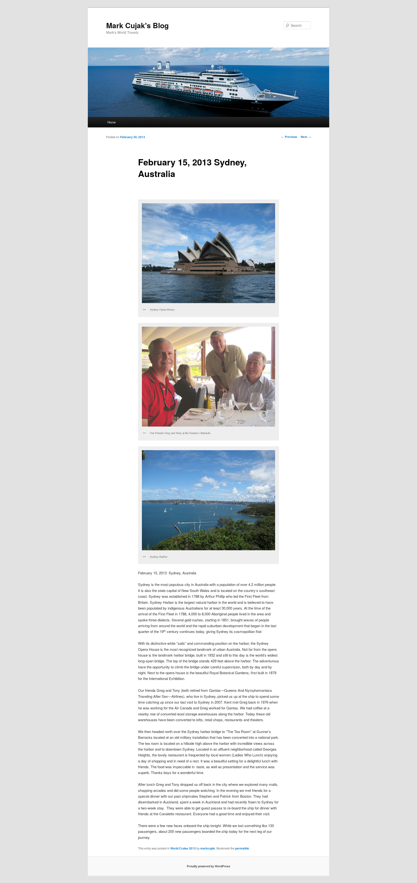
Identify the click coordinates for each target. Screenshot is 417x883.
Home (111, 122)
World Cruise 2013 (183, 848)
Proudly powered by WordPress (208, 866)
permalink (242, 848)
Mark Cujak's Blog (137, 25)
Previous (289, 137)
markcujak (207, 848)
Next (306, 137)
